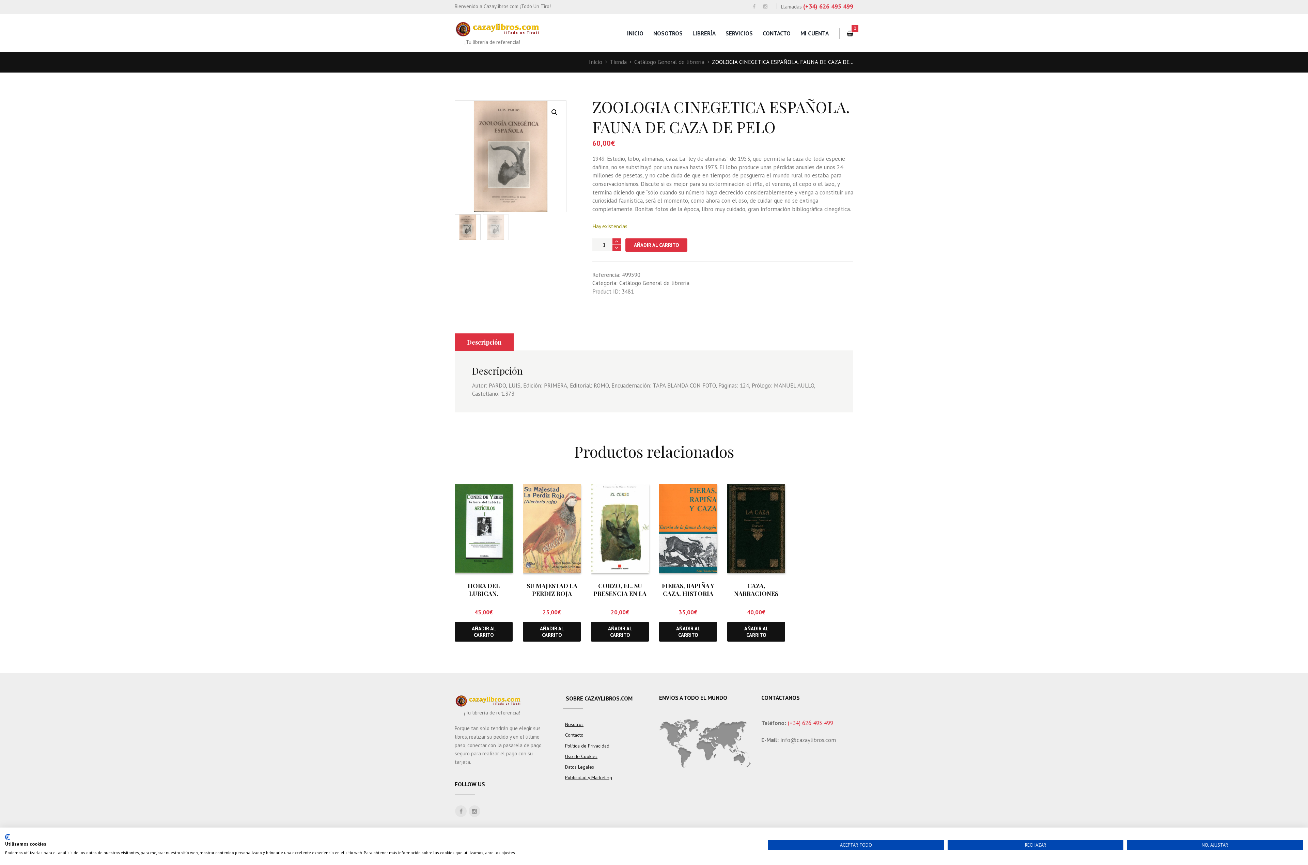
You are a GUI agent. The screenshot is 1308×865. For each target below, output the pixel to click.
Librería (704, 33)
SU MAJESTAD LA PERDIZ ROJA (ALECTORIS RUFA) (552, 594)
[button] (554, 112)
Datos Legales (579, 767)
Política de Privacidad (587, 746)
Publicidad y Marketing (588, 777)
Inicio (635, 33)
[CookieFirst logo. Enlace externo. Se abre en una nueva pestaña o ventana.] (7, 837)
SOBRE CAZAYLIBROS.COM (599, 698)
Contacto (777, 33)
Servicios (739, 33)
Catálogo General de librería (669, 62)
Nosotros (668, 33)
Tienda (618, 62)
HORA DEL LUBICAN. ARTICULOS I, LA (483, 594)
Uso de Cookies (581, 756)
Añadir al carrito (656, 245)
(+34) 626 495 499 (828, 6)
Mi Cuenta (814, 33)
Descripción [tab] (484, 342)
